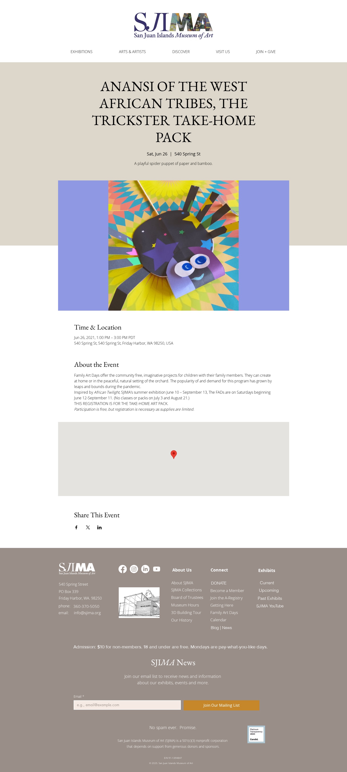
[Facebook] (122, 569)
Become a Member (225, 590)
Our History (181, 620)
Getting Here (221, 605)
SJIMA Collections (186, 590)
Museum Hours (185, 605)
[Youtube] (156, 569)
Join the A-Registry (225, 598)
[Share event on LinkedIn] (99, 527)
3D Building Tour (186, 612)
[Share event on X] (88, 527)
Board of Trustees (187, 597)
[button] (132, 51)
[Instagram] (134, 569)
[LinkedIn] (145, 569)
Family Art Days (224, 612)
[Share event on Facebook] (76, 527)
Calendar (218, 619)
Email (79, 696)
